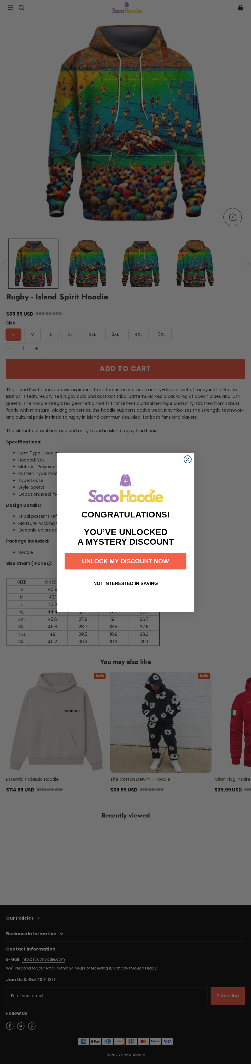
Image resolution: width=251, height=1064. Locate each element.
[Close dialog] (187, 459)
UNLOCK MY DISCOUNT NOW (125, 561)
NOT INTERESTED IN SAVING (125, 583)
